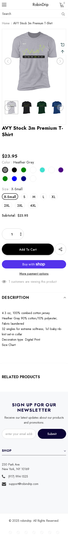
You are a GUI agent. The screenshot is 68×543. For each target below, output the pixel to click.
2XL (7, 205)
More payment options (34, 274)
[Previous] (8, 61)
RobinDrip (34, 4)
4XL (33, 205)
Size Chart (8, 345)
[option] (34, 61)
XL (53, 196)
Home (6, 23)
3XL (20, 205)
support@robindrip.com (23, 484)
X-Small (10, 196)
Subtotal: (9, 215)
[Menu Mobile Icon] (4, 4)
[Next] (60, 61)
